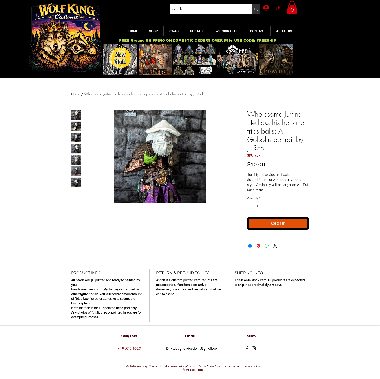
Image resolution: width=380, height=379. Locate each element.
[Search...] (256, 9)
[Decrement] (250, 206)
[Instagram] (253, 348)
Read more (255, 190)
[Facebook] (247, 348)
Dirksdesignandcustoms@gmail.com (192, 348)
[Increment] (264, 206)
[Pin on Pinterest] (258, 245)
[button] (292, 7)
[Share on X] (275, 245)
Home (75, 94)
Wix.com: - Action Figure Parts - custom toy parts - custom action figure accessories (221, 368)
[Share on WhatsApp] (266, 245)
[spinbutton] (257, 206)
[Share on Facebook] (250, 245)
